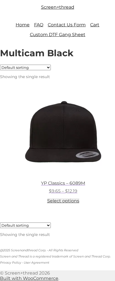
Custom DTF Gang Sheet (57, 34)
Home (23, 24)
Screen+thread (57, 7)
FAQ (38, 24)
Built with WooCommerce (29, 278)
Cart (94, 24)
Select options (63, 200)
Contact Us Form (67, 24)
